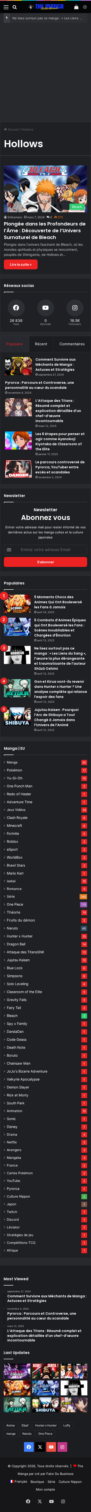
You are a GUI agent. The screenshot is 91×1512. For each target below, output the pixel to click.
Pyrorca (13, 1189)
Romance (14, 889)
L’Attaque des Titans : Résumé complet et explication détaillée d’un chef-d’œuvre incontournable (58, 410)
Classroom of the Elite (24, 992)
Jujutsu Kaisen (18, 960)
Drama (12, 1134)
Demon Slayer (18, 1087)
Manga (12, 762)
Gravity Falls (16, 1000)
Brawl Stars (16, 865)
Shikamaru (15, 217)
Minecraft (14, 825)
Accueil (13, 129)
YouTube (13, 1181)
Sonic (11, 1119)
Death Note (16, 1047)
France (12, 1165)
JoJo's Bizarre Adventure (27, 1071)
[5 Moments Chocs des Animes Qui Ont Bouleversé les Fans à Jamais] (17, 604)
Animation (14, 1111)
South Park (16, 1103)
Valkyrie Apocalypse (23, 1079)
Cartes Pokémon (20, 1173)
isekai (11, 881)
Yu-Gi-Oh (14, 778)
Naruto (12, 928)
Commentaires (72, 344)
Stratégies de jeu (20, 1235)
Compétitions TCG (21, 1243)
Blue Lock (15, 968)
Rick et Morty (17, 1095)
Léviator (13, 1227)
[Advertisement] (45, 71)
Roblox (12, 841)
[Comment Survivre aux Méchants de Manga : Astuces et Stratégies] (18, 366)
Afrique (12, 1250)
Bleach (12, 1016)
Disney (12, 1127)
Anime (10, 1425)
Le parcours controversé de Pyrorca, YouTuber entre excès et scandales (60, 467)
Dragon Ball (16, 944)
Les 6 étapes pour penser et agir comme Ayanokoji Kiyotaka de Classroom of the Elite (60, 441)
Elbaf (25, 1425)
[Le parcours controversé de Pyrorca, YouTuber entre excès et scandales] (18, 469)
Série (11, 896)
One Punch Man (19, 786)
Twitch (12, 1212)
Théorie (13, 912)
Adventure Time (19, 802)
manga (11, 1433)
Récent (41, 344)
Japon (11, 1204)
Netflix (12, 1142)
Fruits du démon (21, 920)
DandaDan (15, 1031)
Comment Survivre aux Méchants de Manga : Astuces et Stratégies (55, 364)
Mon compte (45, 1489)
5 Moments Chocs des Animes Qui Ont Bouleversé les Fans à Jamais (58, 602)
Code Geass (16, 1039)
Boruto (12, 1055)
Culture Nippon (18, 1196)
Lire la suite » (21, 264)
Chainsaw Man (18, 1063)
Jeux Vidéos (16, 810)
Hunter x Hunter (20, 936)
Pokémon (14, 770)
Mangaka (14, 1158)
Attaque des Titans (25, 952)
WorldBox (15, 857)
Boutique (37, 1482)
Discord (13, 1219)
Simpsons (14, 976)
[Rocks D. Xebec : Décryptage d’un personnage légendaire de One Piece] (45, 1371)
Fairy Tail (14, 1008)
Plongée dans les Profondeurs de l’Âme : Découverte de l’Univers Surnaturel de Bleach (45, 230)
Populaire (14, 344)
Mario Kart (15, 873)
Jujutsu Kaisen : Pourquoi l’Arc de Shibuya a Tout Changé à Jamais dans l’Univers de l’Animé (56, 717)
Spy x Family (17, 1023)
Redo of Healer (19, 794)
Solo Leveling (17, 984)
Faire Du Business (60, 1474)
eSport (12, 849)
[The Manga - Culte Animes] (45, 7)
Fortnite (13, 833)
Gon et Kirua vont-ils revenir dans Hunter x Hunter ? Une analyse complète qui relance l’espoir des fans (60, 689)
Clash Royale (17, 818)
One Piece (15, 904)
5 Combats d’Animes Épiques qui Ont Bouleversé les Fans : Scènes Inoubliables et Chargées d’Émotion (60, 628)
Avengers (14, 1150)
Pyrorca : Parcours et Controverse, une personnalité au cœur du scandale (39, 385)
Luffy (66, 1425)
